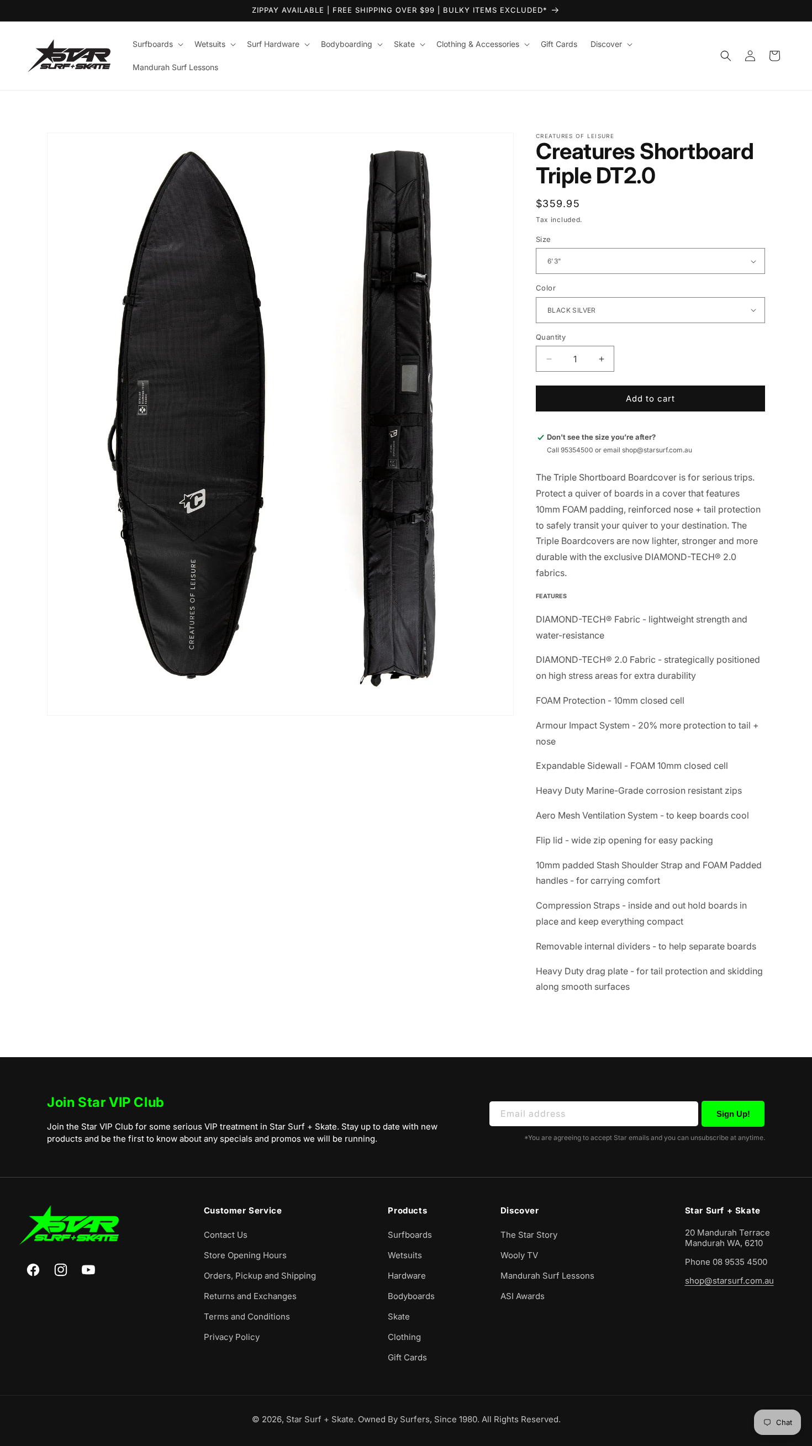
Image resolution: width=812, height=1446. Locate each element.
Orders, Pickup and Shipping (260, 1275)
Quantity (551, 337)
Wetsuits (405, 1255)
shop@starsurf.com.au (729, 1280)
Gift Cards (407, 1357)
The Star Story (528, 1234)
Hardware (407, 1275)
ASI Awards (522, 1296)
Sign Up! (733, 1113)
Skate (399, 1316)
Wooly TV (519, 1255)
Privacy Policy (232, 1337)
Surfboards (410, 1234)
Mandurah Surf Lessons (547, 1275)
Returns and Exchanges (250, 1296)
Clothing (404, 1337)
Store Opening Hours (245, 1255)
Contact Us (225, 1234)
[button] (157, 44)
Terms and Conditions (247, 1316)
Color (546, 287)
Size (543, 239)
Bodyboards (411, 1296)
